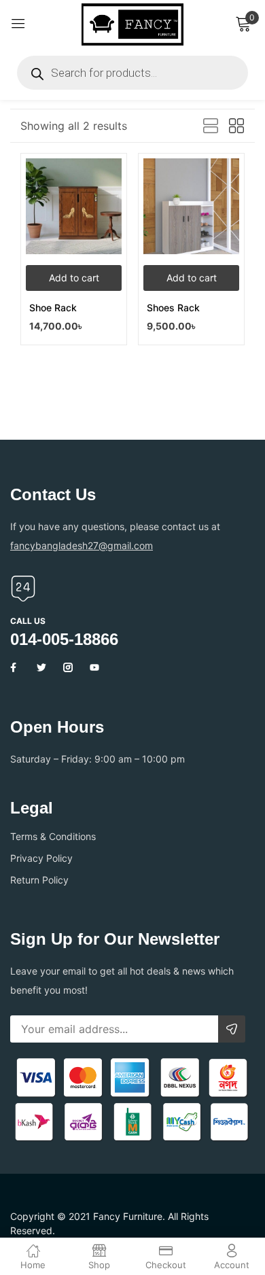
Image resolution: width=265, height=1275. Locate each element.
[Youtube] (94, 667)
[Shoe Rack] (74, 206)
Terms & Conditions (53, 836)
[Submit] (231, 1029)
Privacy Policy (41, 858)
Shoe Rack (53, 307)
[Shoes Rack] (191, 206)
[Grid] (236, 126)
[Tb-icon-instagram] (68, 667)
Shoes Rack (173, 307)
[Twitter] (41, 667)
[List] (210, 126)
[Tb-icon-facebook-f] (15, 667)
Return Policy (39, 880)
